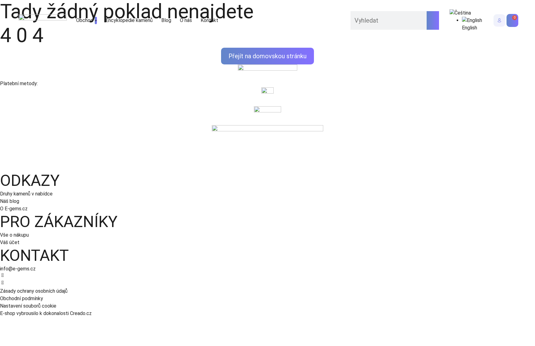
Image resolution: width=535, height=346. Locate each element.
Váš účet (10, 242)
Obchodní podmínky (21, 298)
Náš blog (9, 201)
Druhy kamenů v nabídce (26, 194)
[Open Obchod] (96, 20)
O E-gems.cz (14, 209)
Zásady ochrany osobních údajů (33, 291)
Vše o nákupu (14, 235)
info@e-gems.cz (18, 269)
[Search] (433, 20)
